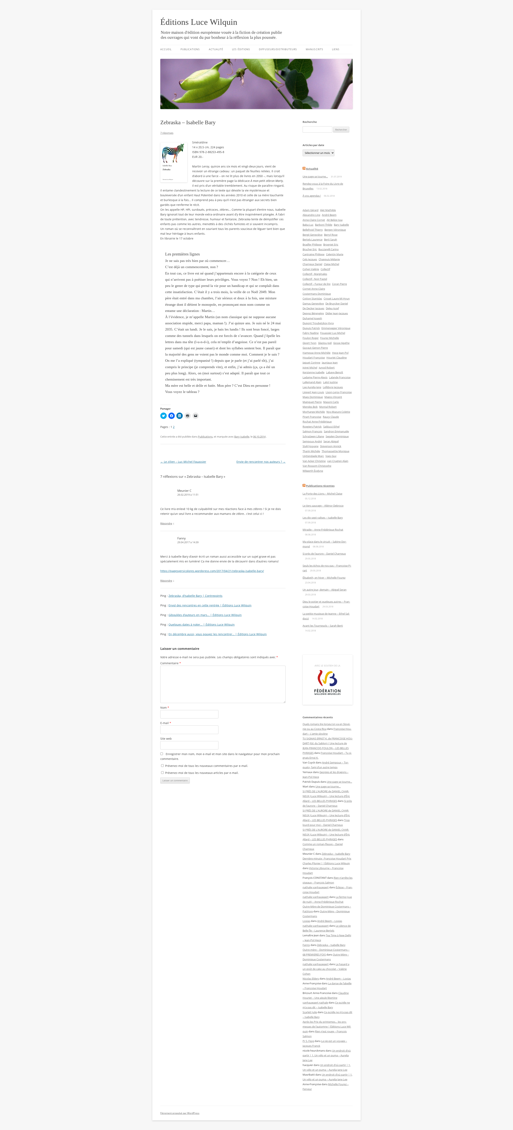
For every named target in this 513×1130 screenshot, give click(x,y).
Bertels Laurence (312, 239)
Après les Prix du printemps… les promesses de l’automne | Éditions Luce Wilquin (327, 1026)
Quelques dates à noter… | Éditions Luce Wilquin (202, 624)
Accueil (166, 49)
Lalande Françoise (339, 377)
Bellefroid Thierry (313, 229)
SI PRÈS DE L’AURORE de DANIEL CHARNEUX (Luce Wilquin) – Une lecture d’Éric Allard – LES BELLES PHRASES (326, 796)
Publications (190, 49)
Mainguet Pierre (312, 402)
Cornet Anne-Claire (314, 289)
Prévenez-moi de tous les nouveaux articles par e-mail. (202, 773)
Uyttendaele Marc (313, 456)
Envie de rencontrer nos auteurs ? (261, 462)
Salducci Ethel (331, 426)
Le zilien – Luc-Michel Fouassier (183, 462)
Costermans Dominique (317, 294)
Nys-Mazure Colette (338, 412)
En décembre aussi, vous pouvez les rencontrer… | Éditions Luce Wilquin (218, 634)
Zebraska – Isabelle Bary (336, 854)
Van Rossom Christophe (317, 466)
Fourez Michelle (329, 338)
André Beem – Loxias (329, 921)
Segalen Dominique (337, 436)
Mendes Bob (310, 407)
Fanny (181, 538)
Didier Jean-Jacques (336, 313)
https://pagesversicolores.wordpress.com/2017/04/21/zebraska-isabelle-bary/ (212, 571)
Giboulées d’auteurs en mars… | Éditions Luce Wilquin (205, 615)
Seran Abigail (331, 441)
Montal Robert (328, 407)
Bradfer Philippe (312, 244)
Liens (335, 49)
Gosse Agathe (341, 343)
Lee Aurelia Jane (312, 387)
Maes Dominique (313, 397)
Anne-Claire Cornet (314, 220)
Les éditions (241, 49)
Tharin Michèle (311, 451)
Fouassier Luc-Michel (332, 333)
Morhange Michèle (314, 412)
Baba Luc (308, 224)
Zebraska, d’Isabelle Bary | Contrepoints (195, 596)
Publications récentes (320, 486)
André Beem (329, 215)
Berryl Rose (330, 234)
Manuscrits (314, 49)
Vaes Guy (330, 456)
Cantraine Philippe (313, 254)
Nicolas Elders (311, 978)
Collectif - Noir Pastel (315, 279)
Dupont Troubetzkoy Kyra (318, 323)
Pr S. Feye (308, 1041)
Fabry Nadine (311, 333)
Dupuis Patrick (311, 328)
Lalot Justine (330, 382)
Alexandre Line (311, 215)
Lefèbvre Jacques (333, 387)
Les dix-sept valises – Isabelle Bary (323, 517)
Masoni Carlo (331, 402)
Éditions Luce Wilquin (198, 22)
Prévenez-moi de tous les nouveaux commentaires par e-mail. (206, 766)
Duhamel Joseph (312, 318)
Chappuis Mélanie (329, 259)
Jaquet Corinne (311, 362)
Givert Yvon (309, 343)
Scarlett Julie (310, 1012)
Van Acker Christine (314, 461)
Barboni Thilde (323, 224)
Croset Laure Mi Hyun (337, 298)
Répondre (166, 523)
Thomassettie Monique (335, 451)
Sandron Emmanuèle (336, 431)
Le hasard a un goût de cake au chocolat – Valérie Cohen (326, 969)
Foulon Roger (311, 338)
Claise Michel (331, 264)
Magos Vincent (333, 397)
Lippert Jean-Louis (313, 392)
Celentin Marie (334, 254)
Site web (166, 738)
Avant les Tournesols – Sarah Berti (323, 625)
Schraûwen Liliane (313, 436)
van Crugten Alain (337, 461)
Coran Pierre (339, 284)
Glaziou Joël (325, 343)
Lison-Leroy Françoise (339, 392)
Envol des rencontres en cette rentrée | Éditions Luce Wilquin (210, 605)
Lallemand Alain (312, 382)
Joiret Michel (310, 367)
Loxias (306, 921)
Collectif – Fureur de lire (316, 284)
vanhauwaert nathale (315, 1002)
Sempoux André (312, 441)
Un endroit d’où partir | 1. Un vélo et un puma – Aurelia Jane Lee (327, 1055)
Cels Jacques (310, 259)
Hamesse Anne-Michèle (316, 353)
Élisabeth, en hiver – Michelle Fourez (324, 577)
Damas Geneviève (313, 303)
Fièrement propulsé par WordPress (179, 1113)
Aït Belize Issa (334, 220)
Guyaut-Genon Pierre (315, 348)
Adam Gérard (310, 210)
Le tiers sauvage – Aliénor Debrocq (323, 505)
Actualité (216, 49)
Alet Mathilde (328, 210)
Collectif (325, 269)
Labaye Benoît (334, 372)
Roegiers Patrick (312, 426)
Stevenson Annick (330, 446)
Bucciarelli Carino (328, 249)
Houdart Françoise (314, 357)
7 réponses (166, 133)
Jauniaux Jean (330, 362)
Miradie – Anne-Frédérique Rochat (323, 529)
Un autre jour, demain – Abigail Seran (324, 589)
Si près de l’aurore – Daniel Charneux (324, 553)
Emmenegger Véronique (335, 328)
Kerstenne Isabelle (313, 372)
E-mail (165, 723)
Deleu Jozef (332, 308)
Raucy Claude (331, 417)
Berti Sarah (330, 239)
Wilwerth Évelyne (313, 471)
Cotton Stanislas (312, 298)
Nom (164, 707)
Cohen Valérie (311, 269)
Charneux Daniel (312, 264)
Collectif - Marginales (315, 274)
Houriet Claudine (336, 357)
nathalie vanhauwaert (316, 887)
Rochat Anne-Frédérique (317, 421)
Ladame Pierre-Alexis (315, 377)
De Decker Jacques (313, 308)
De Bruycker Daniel (336, 303)
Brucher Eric (310, 249)
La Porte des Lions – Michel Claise (322, 493)
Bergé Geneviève (312, 234)
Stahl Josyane (310, 446)
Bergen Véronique (335, 229)
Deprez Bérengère (313, 313)
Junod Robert (327, 367)
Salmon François (312, 431)
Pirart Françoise (312, 417)
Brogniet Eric (330, 244)
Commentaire (170, 663)
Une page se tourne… (315, 176)
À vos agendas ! (312, 195)
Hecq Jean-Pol (340, 353)
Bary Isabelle (241, 436)
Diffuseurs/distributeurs (278, 49)
